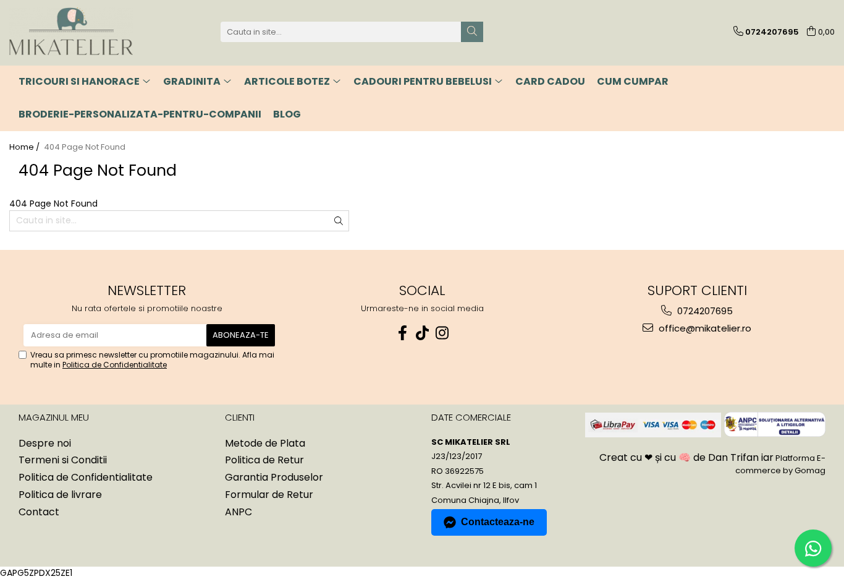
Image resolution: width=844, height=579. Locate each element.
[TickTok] (422, 333)
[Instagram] (441, 333)
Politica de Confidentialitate (114, 364)
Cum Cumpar (633, 81)
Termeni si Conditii (63, 460)
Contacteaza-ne (497, 522)
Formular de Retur (269, 495)
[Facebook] (402, 333)
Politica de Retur (264, 460)
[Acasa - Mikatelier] (71, 31)
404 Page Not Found (84, 147)
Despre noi (45, 443)
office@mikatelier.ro (703, 328)
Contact (39, 512)
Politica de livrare (60, 495)
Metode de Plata (265, 443)
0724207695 (704, 310)
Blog (287, 114)
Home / (25, 147)
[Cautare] (472, 32)
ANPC (238, 512)
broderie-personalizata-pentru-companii (140, 114)
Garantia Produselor (274, 477)
